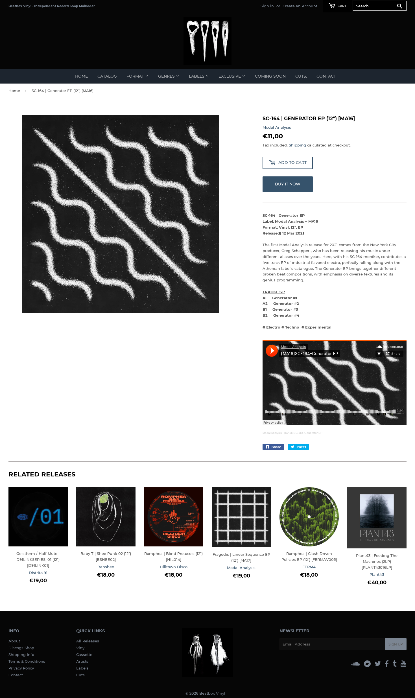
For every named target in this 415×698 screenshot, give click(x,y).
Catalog (107, 76)
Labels (82, 668)
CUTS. (301, 76)
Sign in (267, 6)
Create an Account (300, 6)
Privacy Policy (21, 668)
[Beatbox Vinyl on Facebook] (387, 664)
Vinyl (81, 648)
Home (81, 76)
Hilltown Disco (173, 566)
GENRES (167, 76)
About (14, 641)
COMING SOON (270, 76)
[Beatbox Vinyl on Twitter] (378, 664)
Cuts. (81, 675)
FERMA (309, 566)
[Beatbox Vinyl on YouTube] (404, 664)
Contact (326, 76)
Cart (341, 6)
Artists (82, 661)
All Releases (87, 641)
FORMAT (135, 76)
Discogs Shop (21, 648)
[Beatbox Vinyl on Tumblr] (395, 664)
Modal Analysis (277, 127)
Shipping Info (21, 654)
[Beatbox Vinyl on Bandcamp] (367, 664)
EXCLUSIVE (230, 76)
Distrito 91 (38, 572)
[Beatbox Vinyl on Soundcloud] (355, 664)
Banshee (105, 566)
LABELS (197, 76)
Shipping (297, 145)
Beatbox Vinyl (212, 693)
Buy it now (287, 184)
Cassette (84, 654)
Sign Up (395, 644)
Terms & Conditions (26, 661)
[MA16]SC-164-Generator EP (303, 432)
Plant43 (377, 574)
